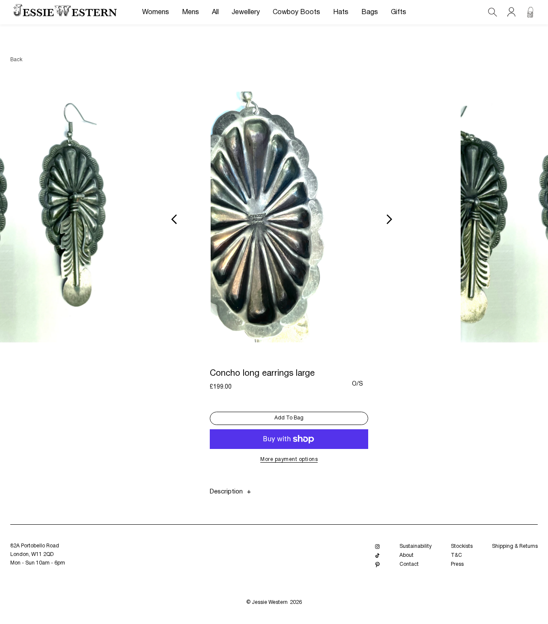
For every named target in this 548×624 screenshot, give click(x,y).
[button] (156, 12)
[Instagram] (377, 547)
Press (457, 564)
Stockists (462, 546)
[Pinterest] (377, 565)
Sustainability (415, 546)
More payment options (289, 459)
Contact (409, 564)
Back (16, 59)
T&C (456, 555)
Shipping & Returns (515, 546)
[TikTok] (377, 556)
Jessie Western (270, 602)
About (406, 555)
